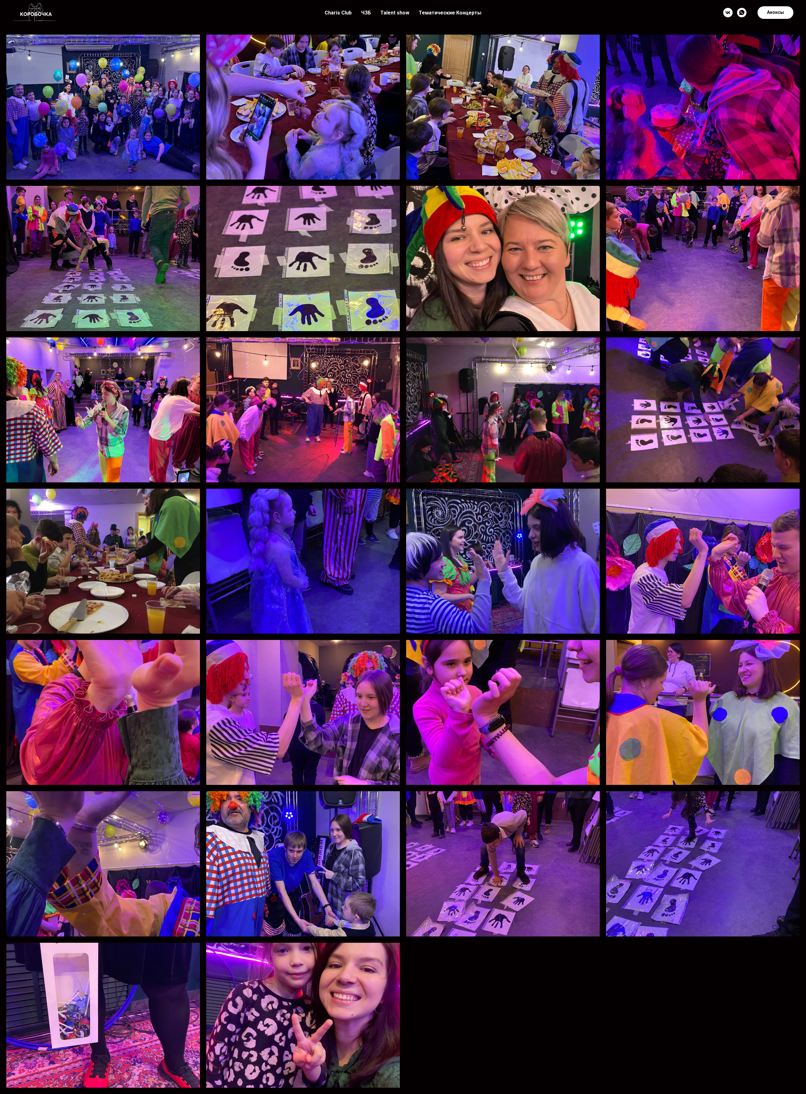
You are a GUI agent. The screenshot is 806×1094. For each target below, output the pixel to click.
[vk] (728, 12)
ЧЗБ (366, 13)
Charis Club (338, 13)
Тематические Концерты (450, 13)
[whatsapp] (741, 12)
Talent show (394, 13)
